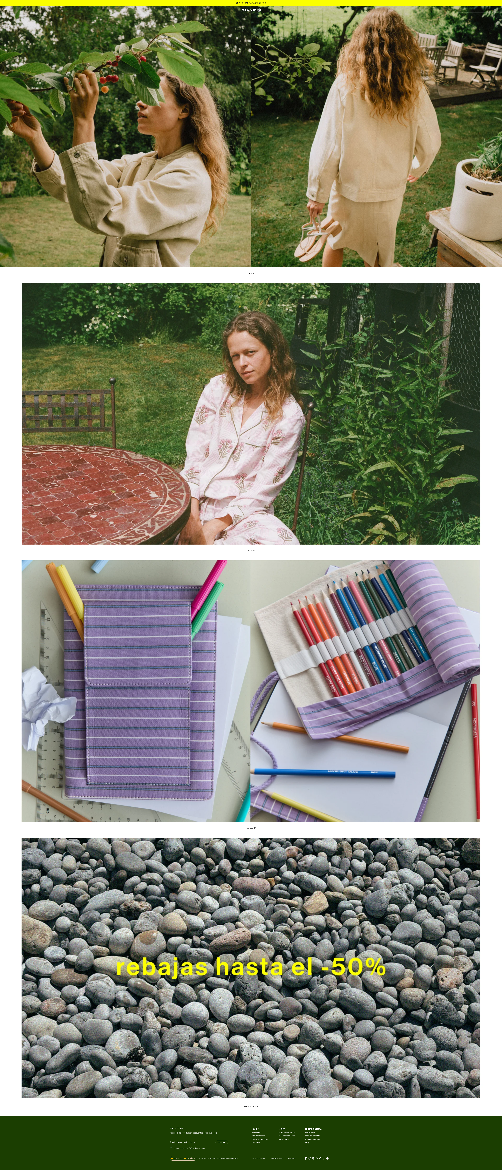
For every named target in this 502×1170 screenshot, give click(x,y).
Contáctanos (256, 1132)
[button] (5, 10)
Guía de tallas (284, 1139)
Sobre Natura (310, 1132)
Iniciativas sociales (312, 1139)
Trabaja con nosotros (260, 1139)
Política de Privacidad (258, 1158)
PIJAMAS (251, 551)
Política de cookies (276, 1158)
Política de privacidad (197, 1148)
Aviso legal (291, 1158)
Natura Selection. (210, 1158)
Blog (307, 1143)
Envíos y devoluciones (287, 1132)
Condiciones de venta (287, 1136)
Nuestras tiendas (258, 1136)
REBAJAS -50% (251, 1106)
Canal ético (256, 1143)
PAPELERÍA (251, 828)
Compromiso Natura (312, 1136)
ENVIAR (221, 1142)
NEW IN (251, 273)
